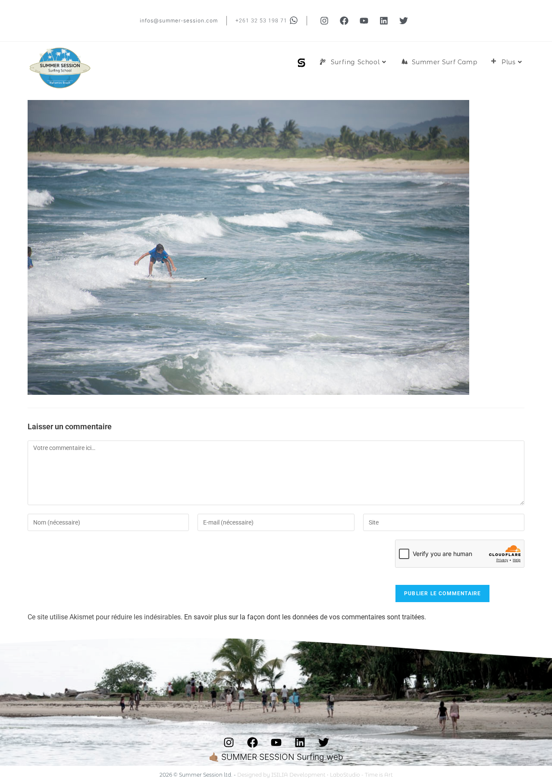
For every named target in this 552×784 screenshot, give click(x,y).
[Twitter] (403, 20)
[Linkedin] (383, 20)
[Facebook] (344, 20)
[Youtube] (364, 20)
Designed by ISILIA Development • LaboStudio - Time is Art (315, 775)
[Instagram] (324, 20)
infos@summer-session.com (179, 20)
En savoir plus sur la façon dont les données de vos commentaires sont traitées (304, 617)
